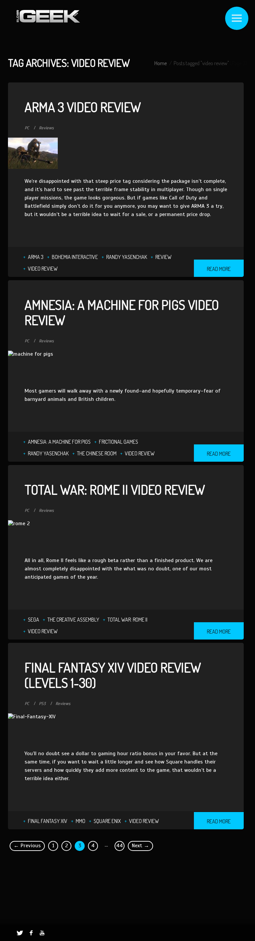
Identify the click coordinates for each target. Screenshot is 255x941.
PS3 (42, 703)
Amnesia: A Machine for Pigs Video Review (122, 312)
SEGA (33, 619)
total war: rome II (127, 619)
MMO (80, 821)
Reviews (46, 128)
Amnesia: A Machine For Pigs (59, 441)
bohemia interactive (75, 257)
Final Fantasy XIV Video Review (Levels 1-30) (113, 675)
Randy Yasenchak (126, 257)
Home (160, 63)
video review (43, 268)
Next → (140, 845)
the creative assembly (73, 619)
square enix (107, 821)
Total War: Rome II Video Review (115, 489)
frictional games (118, 441)
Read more (219, 269)
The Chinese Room (97, 453)
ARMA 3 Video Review (83, 106)
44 (119, 845)
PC (27, 128)
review (163, 257)
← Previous (27, 845)
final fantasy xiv (47, 821)
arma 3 (35, 257)
